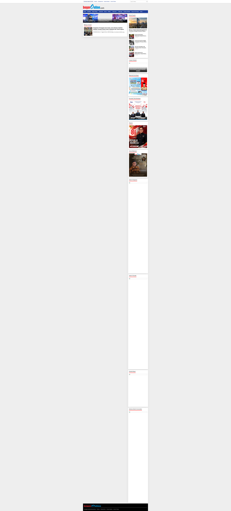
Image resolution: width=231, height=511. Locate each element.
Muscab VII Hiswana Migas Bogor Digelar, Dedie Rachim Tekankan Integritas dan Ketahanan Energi (105, 20)
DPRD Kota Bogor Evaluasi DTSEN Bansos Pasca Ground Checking (90, 20)
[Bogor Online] (93, 6)
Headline (101, 30)
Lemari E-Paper (116, 509)
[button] (147, 1)
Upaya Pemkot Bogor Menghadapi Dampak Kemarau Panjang (118, 20)
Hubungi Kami (103, 509)
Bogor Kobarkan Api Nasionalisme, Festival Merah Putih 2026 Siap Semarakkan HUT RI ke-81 (140, 53)
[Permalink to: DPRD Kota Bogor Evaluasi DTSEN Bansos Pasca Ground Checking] (90, 18)
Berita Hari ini (98, 30)
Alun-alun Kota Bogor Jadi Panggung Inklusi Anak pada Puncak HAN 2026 (140, 47)
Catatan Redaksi (109, 509)
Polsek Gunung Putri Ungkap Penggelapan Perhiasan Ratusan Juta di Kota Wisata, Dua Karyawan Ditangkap (141, 41)
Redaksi (98, 509)
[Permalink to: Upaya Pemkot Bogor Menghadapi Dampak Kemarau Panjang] (119, 18)
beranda (94, 30)
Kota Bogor (104, 30)
